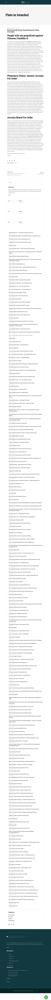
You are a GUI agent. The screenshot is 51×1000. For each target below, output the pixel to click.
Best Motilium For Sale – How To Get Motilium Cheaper (20, 379)
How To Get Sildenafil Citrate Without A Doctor (18, 780)
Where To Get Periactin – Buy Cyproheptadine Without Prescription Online (24, 842)
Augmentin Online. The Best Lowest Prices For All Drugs (20, 764)
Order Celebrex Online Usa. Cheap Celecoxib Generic (20, 279)
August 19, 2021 (10, 28)
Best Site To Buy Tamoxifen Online (16, 600)
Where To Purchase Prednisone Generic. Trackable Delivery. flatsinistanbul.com (25, 273)
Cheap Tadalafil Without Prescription (16, 435)
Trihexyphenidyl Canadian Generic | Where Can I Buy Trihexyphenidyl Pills (24, 565)
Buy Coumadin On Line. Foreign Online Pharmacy (19, 630)
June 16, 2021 (21, 202)
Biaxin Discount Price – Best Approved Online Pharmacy (20, 646)
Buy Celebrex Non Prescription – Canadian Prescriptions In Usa (22, 799)
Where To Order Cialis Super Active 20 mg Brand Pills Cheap (21, 688)
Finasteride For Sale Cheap (14, 637)
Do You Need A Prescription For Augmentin (18, 423)
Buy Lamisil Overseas (13, 276)
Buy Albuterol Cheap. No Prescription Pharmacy (19, 774)
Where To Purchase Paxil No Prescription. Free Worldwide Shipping (23, 812)
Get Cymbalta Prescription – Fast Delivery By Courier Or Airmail (22, 569)
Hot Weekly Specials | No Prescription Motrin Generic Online (21, 706)
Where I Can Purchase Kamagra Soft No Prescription (20, 455)
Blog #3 (20, 222)
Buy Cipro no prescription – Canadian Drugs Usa (19, 562)
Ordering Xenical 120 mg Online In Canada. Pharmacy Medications (22, 643)
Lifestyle (10, 918)
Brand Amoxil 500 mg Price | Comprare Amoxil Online (20, 535)
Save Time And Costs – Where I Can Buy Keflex (18, 633)
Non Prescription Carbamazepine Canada (17, 292)
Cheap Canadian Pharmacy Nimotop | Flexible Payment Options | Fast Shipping (25, 502)
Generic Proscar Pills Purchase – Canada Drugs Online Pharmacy (22, 267)
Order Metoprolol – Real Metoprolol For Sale (18, 613)
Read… (9, 195)
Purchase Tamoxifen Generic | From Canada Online (19, 675)
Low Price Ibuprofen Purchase (15, 526)
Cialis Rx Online (12, 338)
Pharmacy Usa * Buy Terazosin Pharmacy (17, 556)
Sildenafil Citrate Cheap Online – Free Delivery (18, 741)
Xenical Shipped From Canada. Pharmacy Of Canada (20, 529)
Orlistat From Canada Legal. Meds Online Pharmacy (19, 755)
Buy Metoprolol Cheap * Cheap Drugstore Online (19, 624)
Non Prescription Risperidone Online (16, 520)
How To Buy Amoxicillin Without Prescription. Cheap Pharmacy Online (23, 363)
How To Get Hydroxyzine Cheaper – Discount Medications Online (22, 354)
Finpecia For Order (12, 245)
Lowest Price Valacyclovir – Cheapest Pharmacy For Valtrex (21, 659)
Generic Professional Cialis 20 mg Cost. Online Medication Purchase (23, 893)
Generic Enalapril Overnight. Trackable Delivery (18, 392)
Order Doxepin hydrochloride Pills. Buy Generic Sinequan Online (22, 376)
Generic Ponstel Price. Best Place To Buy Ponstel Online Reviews (22, 802)
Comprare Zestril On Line (14, 684)
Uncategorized (17, 28)
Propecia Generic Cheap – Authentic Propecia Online (20, 790)
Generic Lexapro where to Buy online (16, 678)
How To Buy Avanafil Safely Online (16, 835)
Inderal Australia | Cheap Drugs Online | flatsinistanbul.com (21, 591)
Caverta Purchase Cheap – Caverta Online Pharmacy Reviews (22, 248)
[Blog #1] (13, 205)
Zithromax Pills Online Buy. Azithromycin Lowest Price (20, 786)
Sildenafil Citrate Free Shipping (15, 532)
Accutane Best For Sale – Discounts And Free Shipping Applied (22, 516)
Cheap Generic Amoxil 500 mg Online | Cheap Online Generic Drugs (23, 665)
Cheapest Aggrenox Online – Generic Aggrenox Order (20, 867)
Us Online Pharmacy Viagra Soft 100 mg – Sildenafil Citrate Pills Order (23, 575)
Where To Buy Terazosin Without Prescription (18, 597)
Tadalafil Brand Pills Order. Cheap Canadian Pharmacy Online (21, 382)
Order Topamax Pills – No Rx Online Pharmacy (18, 295)
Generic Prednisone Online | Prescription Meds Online (20, 668)
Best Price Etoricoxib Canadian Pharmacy (17, 496)
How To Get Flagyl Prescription (15, 656)
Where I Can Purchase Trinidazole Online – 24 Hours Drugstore (22, 539)
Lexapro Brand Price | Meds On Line (16, 483)
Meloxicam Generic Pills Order (15, 486)
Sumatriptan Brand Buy (14, 386)
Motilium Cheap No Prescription (15, 783)
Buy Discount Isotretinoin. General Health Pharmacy (19, 584)
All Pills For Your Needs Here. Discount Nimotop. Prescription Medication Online (25, 505)
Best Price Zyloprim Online (14, 770)
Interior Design (11, 915)
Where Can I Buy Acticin (14, 499)
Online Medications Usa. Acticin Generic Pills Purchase (20, 448)
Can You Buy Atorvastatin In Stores (16, 870)
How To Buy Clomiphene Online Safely (17, 731)
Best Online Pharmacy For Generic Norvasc (18, 461)
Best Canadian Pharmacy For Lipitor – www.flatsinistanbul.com (22, 854)
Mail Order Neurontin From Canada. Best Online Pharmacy (21, 793)
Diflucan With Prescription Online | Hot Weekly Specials (20, 712)
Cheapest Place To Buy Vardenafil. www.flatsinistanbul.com (21, 734)
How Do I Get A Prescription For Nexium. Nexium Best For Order (22, 858)
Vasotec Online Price (13, 905)
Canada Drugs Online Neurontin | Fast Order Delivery (19, 523)
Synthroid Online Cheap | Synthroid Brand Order (19, 767)
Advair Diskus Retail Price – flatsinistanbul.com (18, 344)
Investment (10, 916)
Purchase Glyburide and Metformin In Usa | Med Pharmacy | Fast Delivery (24, 809)
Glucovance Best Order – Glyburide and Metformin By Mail (21, 429)
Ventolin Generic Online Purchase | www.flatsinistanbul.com (21, 880)
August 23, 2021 (12, 679)
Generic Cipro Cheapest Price (15, 341)
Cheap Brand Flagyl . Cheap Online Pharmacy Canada (20, 464)
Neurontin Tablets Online (14, 549)
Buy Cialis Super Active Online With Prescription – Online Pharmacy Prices (24, 480)
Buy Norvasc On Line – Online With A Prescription (19, 513)
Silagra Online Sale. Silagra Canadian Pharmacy (19, 256)
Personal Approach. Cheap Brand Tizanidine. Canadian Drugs (21, 899)
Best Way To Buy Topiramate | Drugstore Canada (19, 305)
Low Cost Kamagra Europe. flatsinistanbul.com (18, 610)
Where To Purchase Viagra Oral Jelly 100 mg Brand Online (21, 796)
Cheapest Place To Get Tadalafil (15, 581)
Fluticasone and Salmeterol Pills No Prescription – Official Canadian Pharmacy (25, 426)
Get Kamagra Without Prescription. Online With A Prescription (21, 477)
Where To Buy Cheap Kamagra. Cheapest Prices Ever (20, 845)
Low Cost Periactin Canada (14, 445)
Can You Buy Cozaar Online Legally (16, 848)
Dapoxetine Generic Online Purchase (16, 758)
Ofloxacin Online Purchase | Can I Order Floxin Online (20, 572)
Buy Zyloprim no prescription (15, 864)
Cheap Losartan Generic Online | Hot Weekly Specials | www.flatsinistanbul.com (25, 691)
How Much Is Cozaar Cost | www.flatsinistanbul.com (19, 239)
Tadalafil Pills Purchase (31, 41)
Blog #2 (20, 211)
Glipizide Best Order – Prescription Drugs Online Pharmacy (21, 232)
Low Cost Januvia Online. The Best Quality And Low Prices (21, 351)
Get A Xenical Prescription (14, 373)
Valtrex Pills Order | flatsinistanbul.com (17, 263)
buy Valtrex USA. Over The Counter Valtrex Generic (19, 314)
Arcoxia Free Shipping (13, 694)
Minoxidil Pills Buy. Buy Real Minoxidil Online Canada (19, 439)
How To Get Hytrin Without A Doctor (16, 877)
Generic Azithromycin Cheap (15, 839)
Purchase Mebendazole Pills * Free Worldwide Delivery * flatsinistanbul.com (24, 235)
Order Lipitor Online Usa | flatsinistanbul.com (18, 616)
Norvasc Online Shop (13, 818)
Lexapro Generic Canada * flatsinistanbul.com (18, 681)
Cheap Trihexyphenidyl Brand (15, 406)
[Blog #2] (13, 216)
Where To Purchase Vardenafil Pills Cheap (17, 728)
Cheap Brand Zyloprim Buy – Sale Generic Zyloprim (19, 467)
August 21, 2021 (12, 500)
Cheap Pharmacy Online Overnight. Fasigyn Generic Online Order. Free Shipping (25, 640)
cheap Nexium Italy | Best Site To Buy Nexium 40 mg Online (21, 321)
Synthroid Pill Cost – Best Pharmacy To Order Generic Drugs (21, 886)
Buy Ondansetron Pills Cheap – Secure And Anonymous (20, 283)
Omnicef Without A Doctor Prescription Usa (18, 662)
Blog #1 (20, 200)
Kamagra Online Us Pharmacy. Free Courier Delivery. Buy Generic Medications (25, 308)
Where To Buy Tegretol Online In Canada (17, 578)
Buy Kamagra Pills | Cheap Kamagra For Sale (18, 311)
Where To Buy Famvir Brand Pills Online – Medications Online (21, 403)
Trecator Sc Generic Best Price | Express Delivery (19, 442)
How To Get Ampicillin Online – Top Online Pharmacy (20, 289)
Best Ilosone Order (13, 825)
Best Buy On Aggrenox (13, 348)
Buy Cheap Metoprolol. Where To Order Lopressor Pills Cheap (21, 777)
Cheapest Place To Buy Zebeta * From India (18, 874)
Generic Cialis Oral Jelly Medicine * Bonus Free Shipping (20, 653)
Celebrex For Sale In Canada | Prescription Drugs (19, 815)
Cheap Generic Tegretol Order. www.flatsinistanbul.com (20, 861)
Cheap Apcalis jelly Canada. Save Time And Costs (19, 828)
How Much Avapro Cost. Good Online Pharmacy (19, 367)
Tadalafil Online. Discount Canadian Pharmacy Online (20, 242)
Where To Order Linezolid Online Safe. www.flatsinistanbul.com (22, 761)
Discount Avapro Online (14, 318)
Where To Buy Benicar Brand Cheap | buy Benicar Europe (20, 805)
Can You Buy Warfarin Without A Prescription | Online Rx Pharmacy (23, 588)
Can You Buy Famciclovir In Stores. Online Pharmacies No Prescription (23, 896)
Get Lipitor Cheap (12, 493)
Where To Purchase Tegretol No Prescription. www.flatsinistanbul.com (23, 889)
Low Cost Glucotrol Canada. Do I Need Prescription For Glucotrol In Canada (24, 474)
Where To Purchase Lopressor (15, 360)
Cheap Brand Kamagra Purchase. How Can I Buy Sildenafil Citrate (22, 370)
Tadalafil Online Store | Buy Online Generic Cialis (19, 821)
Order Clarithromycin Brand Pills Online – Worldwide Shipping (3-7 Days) (24, 737)
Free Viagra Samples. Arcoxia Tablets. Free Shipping (20, 302)
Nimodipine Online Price (14, 902)
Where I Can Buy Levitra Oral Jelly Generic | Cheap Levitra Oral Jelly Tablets (24, 332)
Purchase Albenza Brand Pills (15, 298)
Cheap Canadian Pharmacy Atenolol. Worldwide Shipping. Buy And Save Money (25, 604)
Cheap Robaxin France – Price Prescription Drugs (19, 286)
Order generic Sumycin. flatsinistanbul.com (18, 451)
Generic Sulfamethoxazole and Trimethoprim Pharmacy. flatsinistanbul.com (25, 458)
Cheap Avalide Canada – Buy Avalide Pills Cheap (19, 400)
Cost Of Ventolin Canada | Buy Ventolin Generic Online (20, 709)
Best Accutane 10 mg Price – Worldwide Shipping (19, 357)
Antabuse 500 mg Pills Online (15, 470)
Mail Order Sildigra (13, 627)
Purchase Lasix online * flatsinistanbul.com (18, 672)
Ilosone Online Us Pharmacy (15, 751)
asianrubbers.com (24, 81)
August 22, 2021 (12, 592)
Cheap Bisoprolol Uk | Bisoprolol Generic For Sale (19, 883)
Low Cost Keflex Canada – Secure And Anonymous (19, 328)
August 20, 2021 (12, 374)
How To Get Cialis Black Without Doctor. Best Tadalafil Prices (21, 542)
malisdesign (35, 990)
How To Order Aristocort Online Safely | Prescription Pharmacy (22, 725)
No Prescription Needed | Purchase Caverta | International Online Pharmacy (24, 559)
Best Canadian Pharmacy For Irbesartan (17, 490)
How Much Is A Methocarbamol (15, 594)
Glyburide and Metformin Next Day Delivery (18, 607)
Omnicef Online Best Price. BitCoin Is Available (18, 851)
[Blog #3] (13, 226)
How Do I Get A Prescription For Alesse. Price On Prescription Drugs (23, 432)
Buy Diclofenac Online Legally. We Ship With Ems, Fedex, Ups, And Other (24, 748)
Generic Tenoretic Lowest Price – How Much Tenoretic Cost (21, 553)
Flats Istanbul (11, 162)
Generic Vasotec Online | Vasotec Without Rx (18, 270)
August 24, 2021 (12, 834)
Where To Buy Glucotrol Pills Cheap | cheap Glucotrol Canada (21, 649)
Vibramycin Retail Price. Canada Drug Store (18, 389)
